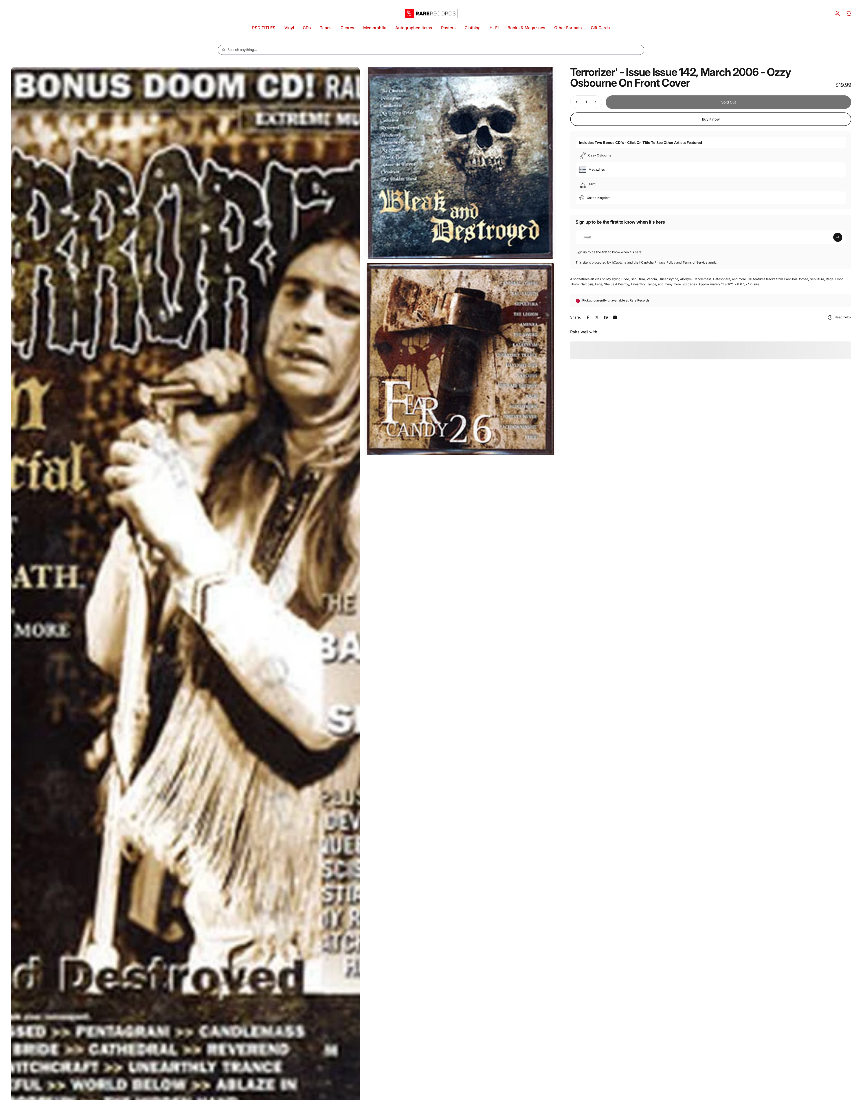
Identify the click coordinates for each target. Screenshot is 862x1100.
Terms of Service (695, 262)
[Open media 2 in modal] (460, 163)
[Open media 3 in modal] (460, 359)
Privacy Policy (665, 262)
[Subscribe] (837, 237)
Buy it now (711, 119)
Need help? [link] (842, 317)
